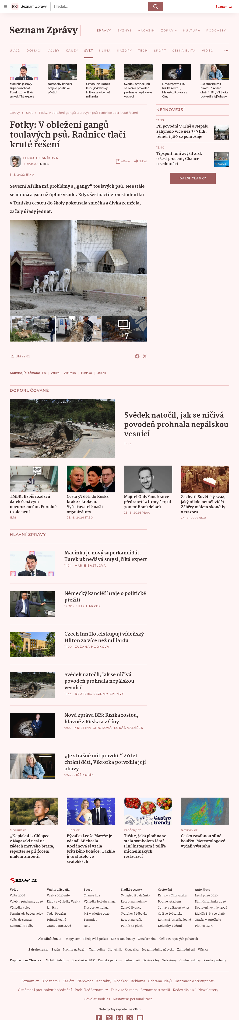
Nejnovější (170, 109)
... (226, 49)
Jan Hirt (52, 907)
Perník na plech (132, 925)
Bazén (56, 949)
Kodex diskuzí (184, 990)
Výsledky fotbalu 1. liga (100, 901)
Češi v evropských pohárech (178, 939)
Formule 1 (90, 919)
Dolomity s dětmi (170, 925)
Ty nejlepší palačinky (135, 895)
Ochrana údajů (160, 981)
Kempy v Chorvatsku (172, 895)
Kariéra (68, 981)
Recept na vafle (131, 919)
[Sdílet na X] (144, 356)
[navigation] (5, 6)
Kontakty (103, 981)
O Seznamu (51, 981)
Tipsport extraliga (96, 907)
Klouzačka (132, 949)
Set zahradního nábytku (157, 949)
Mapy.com (73, 939)
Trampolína (97, 949)
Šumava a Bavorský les (174, 907)
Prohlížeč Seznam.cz (91, 990)
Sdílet (143, 161)
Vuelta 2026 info (58, 895)
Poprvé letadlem (169, 901)
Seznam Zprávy (109, 693)
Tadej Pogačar (56, 913)
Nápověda (85, 981)
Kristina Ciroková (93, 728)
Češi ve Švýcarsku (170, 913)
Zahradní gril (186, 949)
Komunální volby (21, 925)
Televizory (169, 960)
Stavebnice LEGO (83, 960)
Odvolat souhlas (97, 999)
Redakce (121, 981)
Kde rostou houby (123, 939)
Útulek (101, 373)
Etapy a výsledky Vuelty (63, 901)
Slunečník (115, 949)
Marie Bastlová (90, 565)
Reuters (83, 693)
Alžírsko (70, 373)
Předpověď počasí (95, 939)
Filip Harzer (88, 606)
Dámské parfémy (110, 960)
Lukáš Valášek (128, 728)
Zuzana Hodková (92, 646)
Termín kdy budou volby (26, 913)
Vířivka (203, 949)
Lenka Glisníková (40, 158)
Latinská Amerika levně (174, 919)
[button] (24, 72)
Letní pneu (132, 960)
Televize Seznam (124, 990)
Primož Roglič (56, 919)
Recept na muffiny (134, 901)
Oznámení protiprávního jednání (45, 990)
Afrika (55, 373)
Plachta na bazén (74, 949)
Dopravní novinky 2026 (211, 907)
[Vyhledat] (155, 6)
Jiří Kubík (84, 775)
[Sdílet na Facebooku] (137, 356)
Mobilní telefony (57, 960)
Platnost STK (203, 925)
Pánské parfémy (215, 960)
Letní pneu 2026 (206, 895)
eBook (125, 161)
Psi (44, 373)
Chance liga (92, 895)
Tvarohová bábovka (134, 913)
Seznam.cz (223, 6)
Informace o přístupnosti (195, 981)
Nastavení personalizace (132, 999)
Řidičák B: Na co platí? (210, 913)
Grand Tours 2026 (59, 925)
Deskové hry (151, 960)
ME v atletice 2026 (96, 913)
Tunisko (86, 373)
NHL (87, 925)
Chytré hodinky (190, 960)
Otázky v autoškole (208, 919)
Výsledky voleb (20, 907)
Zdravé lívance (131, 907)
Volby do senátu (21, 919)
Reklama (138, 981)
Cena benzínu (147, 939)
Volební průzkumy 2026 (26, 901)
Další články (192, 178)
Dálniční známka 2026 (210, 901)
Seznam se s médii (155, 990)
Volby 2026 (17, 895)
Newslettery (208, 990)
